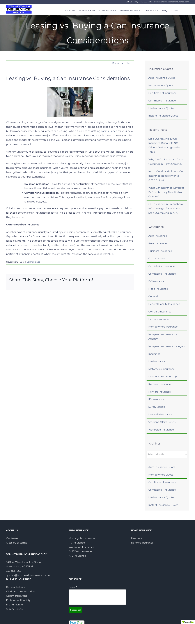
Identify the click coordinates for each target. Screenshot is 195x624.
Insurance (154, 353)
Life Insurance (156, 361)
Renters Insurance (159, 384)
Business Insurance (160, 250)
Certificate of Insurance (162, 93)
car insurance (109, 131)
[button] (184, 8)
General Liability (15, 587)
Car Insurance (33, 262)
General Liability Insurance (164, 304)
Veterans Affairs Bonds (162, 422)
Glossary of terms (16, 542)
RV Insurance (156, 399)
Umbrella (136, 538)
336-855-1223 (13, 570)
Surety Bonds (156, 406)
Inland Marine (14, 604)
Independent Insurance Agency (162, 336)
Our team (12, 538)
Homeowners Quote (160, 85)
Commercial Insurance (162, 100)
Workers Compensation (20, 591)
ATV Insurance (77, 555)
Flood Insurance (158, 288)
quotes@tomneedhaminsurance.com (171, 2)
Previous (117, 63)
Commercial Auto (16, 595)
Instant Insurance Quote (163, 115)
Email (73, 587)
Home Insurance (158, 319)
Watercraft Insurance (161, 429)
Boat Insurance (157, 243)
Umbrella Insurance (160, 414)
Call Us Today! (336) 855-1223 (139, 2)
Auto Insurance (157, 235)
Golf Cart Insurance (159, 311)
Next (129, 63)
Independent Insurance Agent (167, 346)
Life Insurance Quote (161, 108)
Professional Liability (18, 600)
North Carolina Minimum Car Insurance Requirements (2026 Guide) (165, 176)
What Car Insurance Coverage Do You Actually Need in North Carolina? (166, 192)
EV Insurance (156, 281)
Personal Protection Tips (163, 376)
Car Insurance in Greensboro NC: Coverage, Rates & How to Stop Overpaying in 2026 (166, 208)
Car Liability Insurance (161, 266)
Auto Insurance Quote (161, 77)
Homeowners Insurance (163, 326)
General (153, 296)
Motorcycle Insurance (161, 369)
